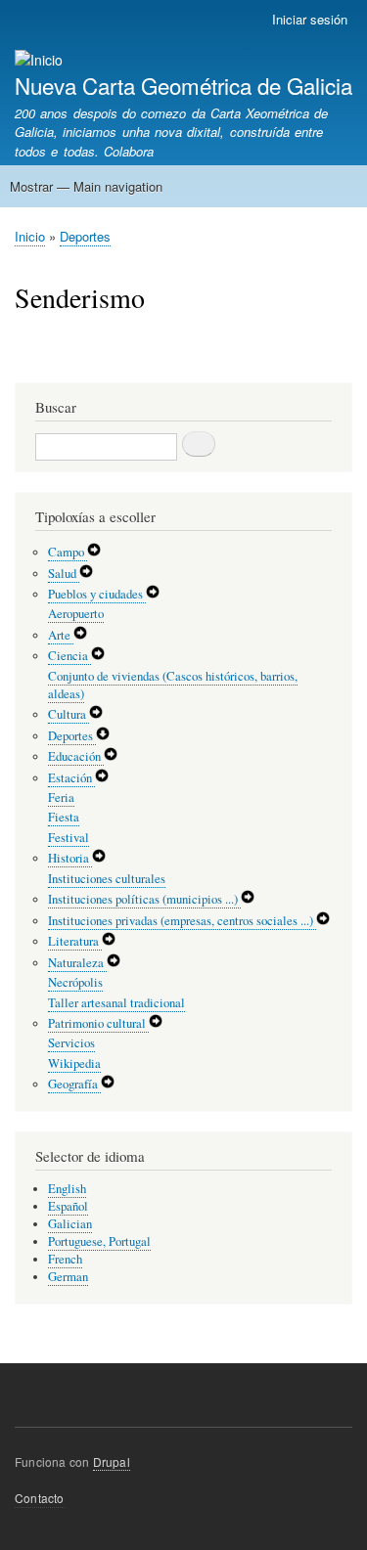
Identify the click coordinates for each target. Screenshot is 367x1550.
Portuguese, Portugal (99, 1241)
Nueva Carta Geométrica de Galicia (183, 85)
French (65, 1259)
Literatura (75, 941)
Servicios (71, 1043)
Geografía (74, 1084)
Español (68, 1206)
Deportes (85, 236)
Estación (71, 778)
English (67, 1188)
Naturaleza (77, 962)
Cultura (68, 714)
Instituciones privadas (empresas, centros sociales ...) (182, 920)
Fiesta (63, 817)
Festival (68, 837)
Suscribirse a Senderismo (22, 358)
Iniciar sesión (309, 19)
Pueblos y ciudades (97, 594)
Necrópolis (75, 982)
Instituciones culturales (106, 878)
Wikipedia (74, 1063)
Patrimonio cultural (98, 1023)
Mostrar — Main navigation (86, 186)
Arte (60, 635)
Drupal (111, 1461)
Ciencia (69, 655)
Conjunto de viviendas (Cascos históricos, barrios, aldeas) (173, 685)
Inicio (30, 236)
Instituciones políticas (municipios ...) (144, 899)
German (68, 1276)
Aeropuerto (76, 613)
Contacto (40, 1497)
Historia (70, 858)
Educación (76, 756)
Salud (63, 573)
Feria (61, 797)
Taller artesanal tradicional (116, 1003)
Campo (67, 552)
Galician (70, 1224)
